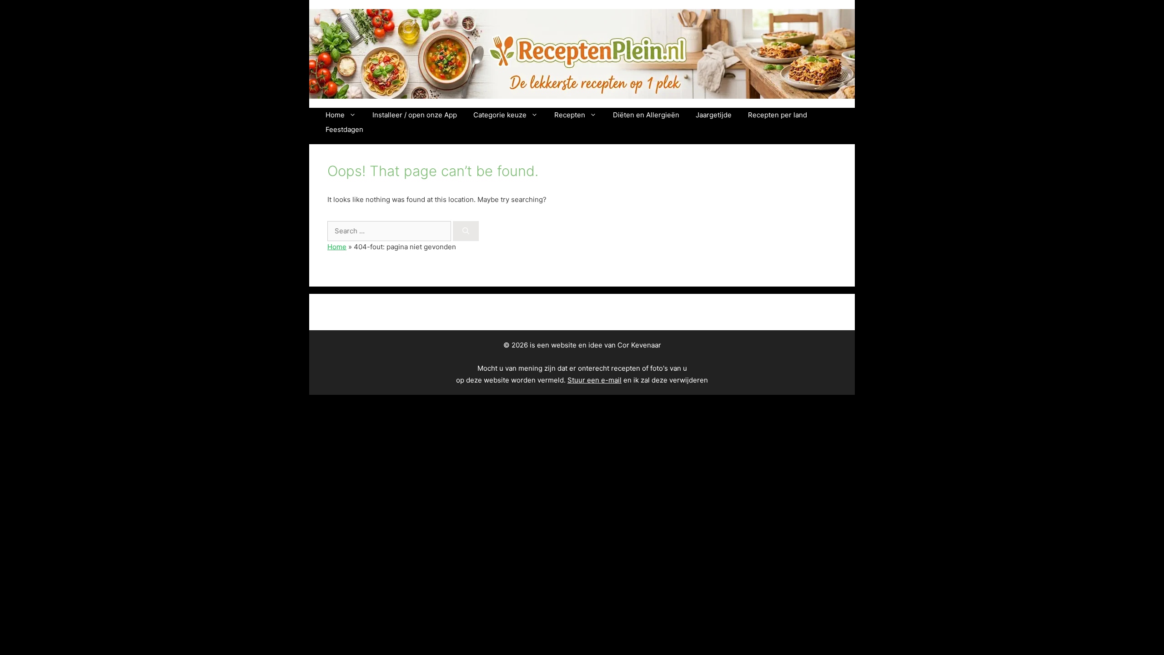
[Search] (466, 231)
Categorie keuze (500, 115)
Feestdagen (344, 129)
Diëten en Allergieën (646, 115)
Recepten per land (777, 115)
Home (335, 115)
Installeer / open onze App (414, 115)
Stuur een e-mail (594, 380)
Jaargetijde (714, 115)
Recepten (569, 115)
